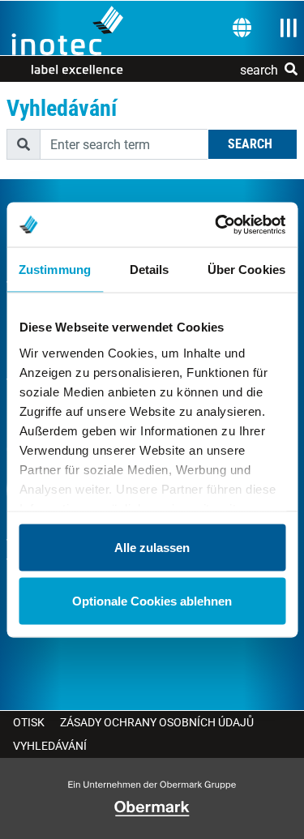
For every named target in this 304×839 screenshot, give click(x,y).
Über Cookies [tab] (246, 269)
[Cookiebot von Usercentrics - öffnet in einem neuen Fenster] (216, 224)
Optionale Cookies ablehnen (152, 600)
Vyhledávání (50, 745)
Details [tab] (149, 269)
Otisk (29, 722)
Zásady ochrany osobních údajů (157, 722)
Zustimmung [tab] (55, 269)
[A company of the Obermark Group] (152, 808)
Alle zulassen (152, 547)
